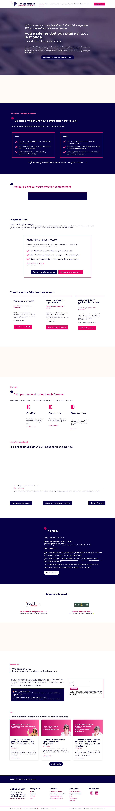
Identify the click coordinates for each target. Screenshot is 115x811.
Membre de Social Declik (81, 612)
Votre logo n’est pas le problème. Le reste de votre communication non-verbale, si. (23, 743)
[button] (12, 465)
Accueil (42, 4)
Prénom (72, 685)
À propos (47, 4)
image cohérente (94, 560)
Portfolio (76, 4)
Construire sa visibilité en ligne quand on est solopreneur (54, 742)
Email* (71, 683)
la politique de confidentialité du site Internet (93, 691)
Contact (86, 4)
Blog (81, 4)
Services (70, 4)
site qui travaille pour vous (52, 561)
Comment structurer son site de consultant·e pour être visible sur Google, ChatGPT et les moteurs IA (87, 743)
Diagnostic (63, 4)
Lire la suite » (15, 758)
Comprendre (55, 4)
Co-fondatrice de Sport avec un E (33, 612)
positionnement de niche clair (69, 560)
